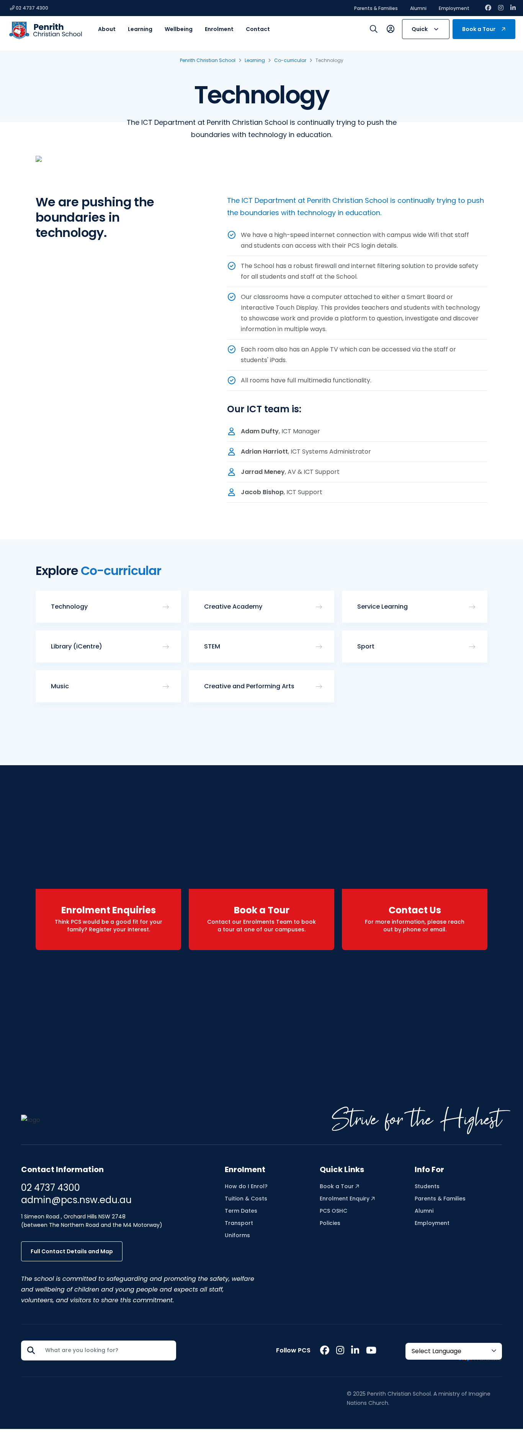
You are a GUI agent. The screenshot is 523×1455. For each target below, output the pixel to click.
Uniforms (237, 1235)
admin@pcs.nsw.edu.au (76, 1200)
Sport (365, 646)
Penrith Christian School (207, 60)
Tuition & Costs (246, 1198)
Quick (420, 29)
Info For (429, 1169)
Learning (255, 60)
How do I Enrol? (246, 1186)
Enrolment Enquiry (345, 1198)
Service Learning (382, 606)
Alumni (418, 8)
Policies (330, 1223)
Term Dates (241, 1211)
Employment (454, 8)
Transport (239, 1223)
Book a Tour (478, 29)
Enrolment (245, 1169)
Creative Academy (233, 606)
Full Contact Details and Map (72, 1251)
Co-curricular (290, 60)
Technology (69, 606)
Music (60, 686)
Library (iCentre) (76, 646)
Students (427, 1186)
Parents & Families (376, 8)
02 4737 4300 (31, 8)
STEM (212, 646)
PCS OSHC (333, 1211)
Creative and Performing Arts (249, 686)
